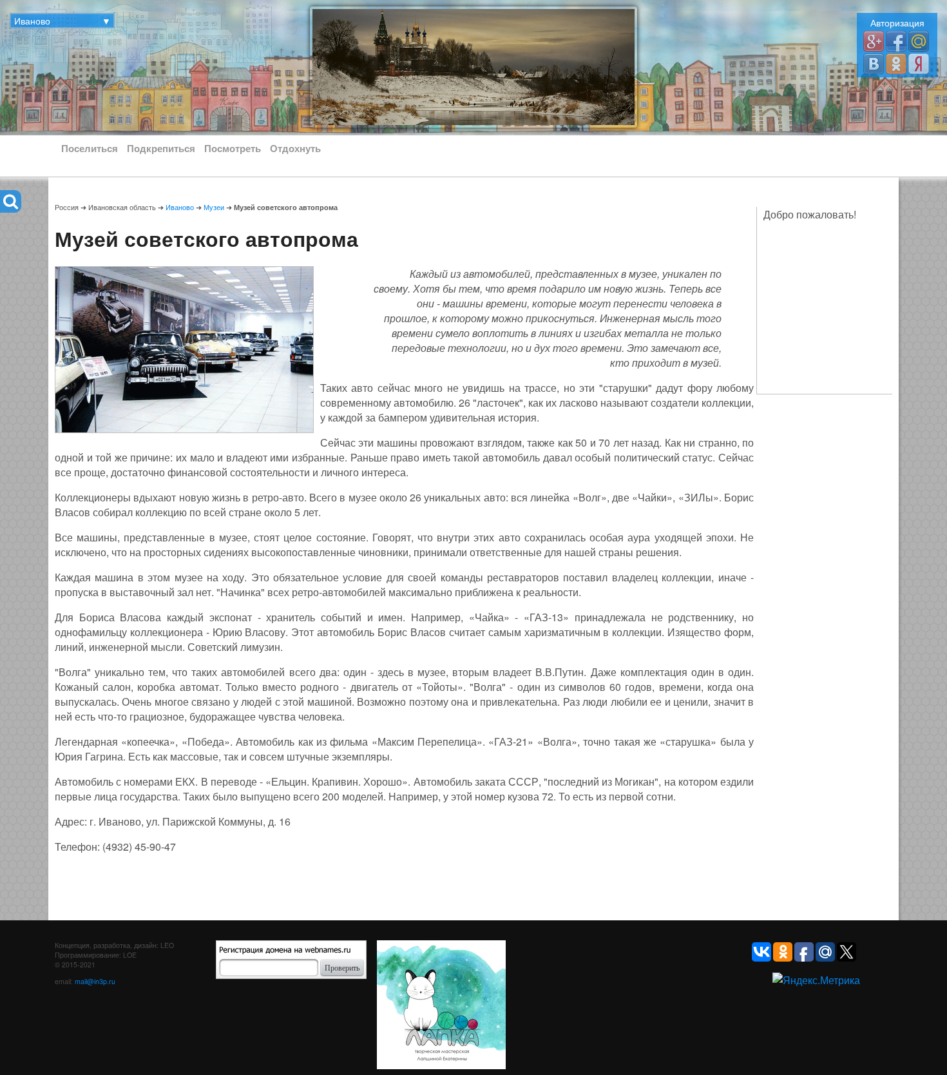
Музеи (214, 207)
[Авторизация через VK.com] (873, 63)
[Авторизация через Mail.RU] (918, 40)
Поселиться (89, 148)
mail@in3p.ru (95, 981)
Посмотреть (232, 148)
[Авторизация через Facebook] (896, 40)
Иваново (180, 207)
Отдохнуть (295, 148)
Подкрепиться (161, 148)
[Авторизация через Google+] (873, 40)
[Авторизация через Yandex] (918, 63)
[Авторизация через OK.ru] (896, 63)
